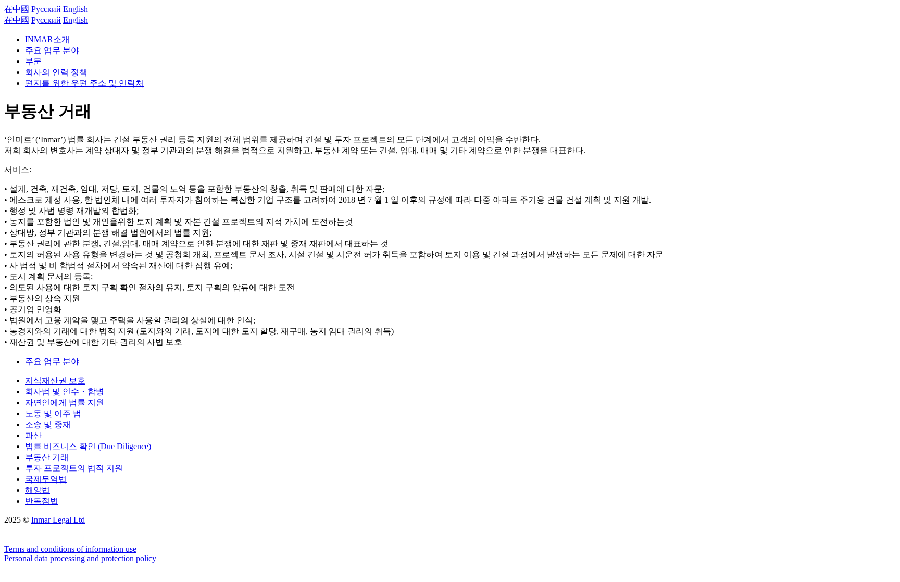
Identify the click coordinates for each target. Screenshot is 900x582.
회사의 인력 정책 (56, 72)
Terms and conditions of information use (70, 548)
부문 (33, 61)
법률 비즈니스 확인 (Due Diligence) (88, 446)
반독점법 (41, 501)
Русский (46, 9)
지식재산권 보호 (55, 380)
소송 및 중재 (48, 424)
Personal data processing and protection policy (80, 558)
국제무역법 (46, 479)
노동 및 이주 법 (53, 413)
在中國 (16, 9)
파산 (33, 435)
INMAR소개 (47, 39)
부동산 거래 (47, 457)
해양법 (37, 490)
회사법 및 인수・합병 (64, 391)
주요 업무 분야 (52, 50)
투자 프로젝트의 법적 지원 (74, 468)
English (75, 9)
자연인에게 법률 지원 (64, 402)
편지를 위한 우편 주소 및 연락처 (84, 83)
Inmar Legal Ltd (58, 519)
